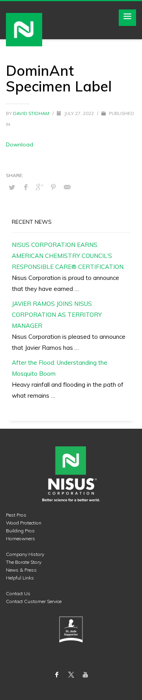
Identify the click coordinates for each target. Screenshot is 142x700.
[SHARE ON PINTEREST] (53, 187)
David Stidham (31, 113)
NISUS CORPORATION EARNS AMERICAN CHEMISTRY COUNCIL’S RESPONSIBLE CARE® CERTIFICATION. (68, 255)
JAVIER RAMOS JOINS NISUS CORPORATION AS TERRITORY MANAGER (57, 314)
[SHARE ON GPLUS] (39, 187)
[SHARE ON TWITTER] (12, 187)
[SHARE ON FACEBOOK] (26, 187)
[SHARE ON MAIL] (67, 187)
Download (19, 144)
